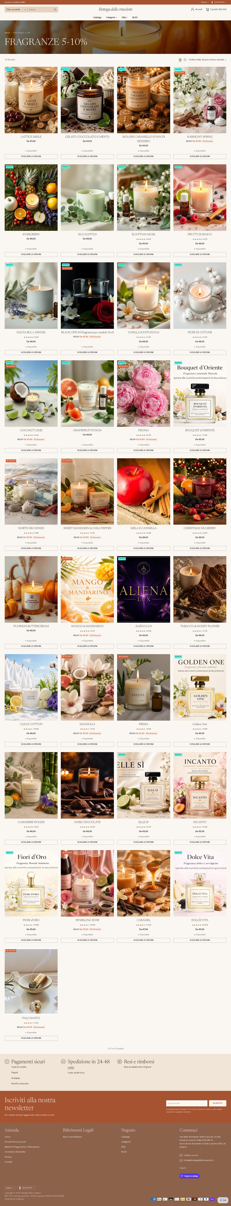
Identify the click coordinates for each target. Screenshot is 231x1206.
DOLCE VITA (199, 920)
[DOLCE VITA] (199, 883)
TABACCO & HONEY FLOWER (199, 626)
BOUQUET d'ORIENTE (200, 430)
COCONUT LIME (31, 430)
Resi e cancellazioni (72, 1137)
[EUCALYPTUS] (87, 197)
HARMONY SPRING (200, 137)
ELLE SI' (143, 822)
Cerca (7, 1137)
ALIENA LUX (143, 626)
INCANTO (200, 822)
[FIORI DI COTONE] (199, 295)
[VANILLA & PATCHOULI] (143, 295)
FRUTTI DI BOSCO (200, 234)
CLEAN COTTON (31, 724)
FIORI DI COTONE (200, 332)
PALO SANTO (31, 1018)
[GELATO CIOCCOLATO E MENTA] (87, 100)
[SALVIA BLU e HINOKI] (31, 295)
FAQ (123, 1147)
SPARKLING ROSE (87, 920)
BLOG (124, 1152)
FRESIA (143, 724)
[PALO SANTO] (31, 981)
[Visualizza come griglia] (180, 59)
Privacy (8, 1157)
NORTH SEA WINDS (31, 528)
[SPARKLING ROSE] (87, 883)
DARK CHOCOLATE (87, 822)
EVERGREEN (31, 234)
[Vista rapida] (54, 70)
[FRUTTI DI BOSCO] (199, 197)
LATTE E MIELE (31, 137)
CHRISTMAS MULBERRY (200, 528)
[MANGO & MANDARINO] (87, 589)
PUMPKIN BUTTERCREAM (31, 626)
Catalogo (125, 1137)
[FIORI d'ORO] (31, 883)
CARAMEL (144, 920)
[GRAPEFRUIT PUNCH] (87, 393)
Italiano (204, 2)
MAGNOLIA (87, 724)
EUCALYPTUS (87, 234)
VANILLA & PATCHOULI (143, 332)
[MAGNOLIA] (87, 687)
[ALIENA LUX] (143, 589)
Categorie (126, 1142)
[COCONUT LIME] (31, 393)
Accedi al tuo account (15, 1142)
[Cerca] (55, 9)
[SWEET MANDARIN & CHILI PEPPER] (87, 491)
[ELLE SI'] (143, 785)
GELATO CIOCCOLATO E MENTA (87, 137)
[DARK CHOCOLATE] (87, 785)
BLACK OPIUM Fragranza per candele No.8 (87, 332)
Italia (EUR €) (219, 2)
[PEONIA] (143, 393)
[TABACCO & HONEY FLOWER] (199, 589)
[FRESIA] (143, 687)
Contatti (8, 1162)
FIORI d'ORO (31, 920)
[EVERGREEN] (31, 197)
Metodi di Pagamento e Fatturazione (22, 1147)
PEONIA (143, 430)
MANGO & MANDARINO (87, 626)
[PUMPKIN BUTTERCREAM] (31, 589)
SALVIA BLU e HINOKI (31, 332)
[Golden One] (199, 687)
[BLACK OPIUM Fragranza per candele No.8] (87, 295)
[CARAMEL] (143, 883)
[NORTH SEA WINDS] (31, 491)
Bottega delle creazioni (31, 1193)
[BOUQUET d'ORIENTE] (199, 393)
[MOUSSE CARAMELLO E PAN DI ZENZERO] (143, 100)
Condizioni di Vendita (15, 1152)
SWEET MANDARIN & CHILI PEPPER (87, 528)
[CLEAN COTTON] (31, 687)
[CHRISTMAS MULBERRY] (199, 491)
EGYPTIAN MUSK (143, 234)
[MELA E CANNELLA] (143, 491)
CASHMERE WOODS (31, 822)
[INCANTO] (199, 785)
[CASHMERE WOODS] (31, 785)
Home (7, 33)
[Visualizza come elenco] (185, 59)
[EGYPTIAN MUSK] (143, 197)
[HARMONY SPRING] (199, 100)
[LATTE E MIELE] (31, 100)
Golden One (199, 724)
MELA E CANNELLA (143, 528)
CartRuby (20, 1199)
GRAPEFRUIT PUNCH (87, 430)
